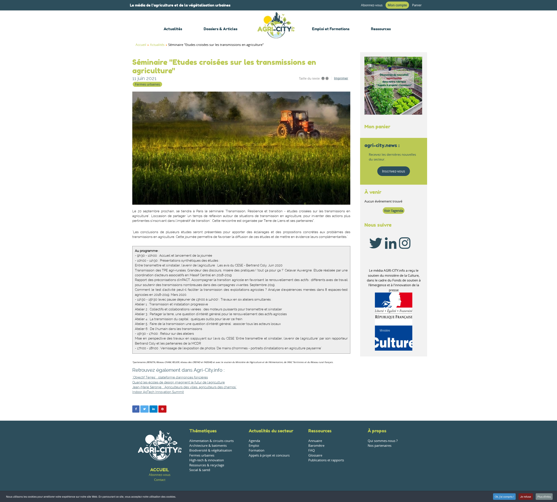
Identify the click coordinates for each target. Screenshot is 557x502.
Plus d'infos (544, 496)
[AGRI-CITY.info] (276, 32)
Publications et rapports (326, 460)
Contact (159, 480)
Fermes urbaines (147, 84)
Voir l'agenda (393, 211)
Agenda (254, 441)
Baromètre (316, 445)
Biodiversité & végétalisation (210, 450)
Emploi (254, 445)
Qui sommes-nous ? (383, 441)
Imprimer (341, 78)
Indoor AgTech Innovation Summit (158, 392)
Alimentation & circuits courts (211, 441)
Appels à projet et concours (269, 455)
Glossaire (315, 455)
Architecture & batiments (208, 445)
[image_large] (241, 148)
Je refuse (525, 496)
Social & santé (199, 470)
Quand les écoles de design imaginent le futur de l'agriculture (178, 382)
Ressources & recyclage (206, 465)
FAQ (311, 450)
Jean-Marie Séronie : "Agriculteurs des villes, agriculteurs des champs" (184, 387)
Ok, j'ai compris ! (504, 496)
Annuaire (315, 441)
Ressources (320, 430)
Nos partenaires (379, 445)
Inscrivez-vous (393, 171)
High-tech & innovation (206, 460)
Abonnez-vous (372, 5)
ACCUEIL (159, 469)
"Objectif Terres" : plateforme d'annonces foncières (170, 377)
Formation (256, 450)
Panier (417, 5)
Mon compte (397, 5)
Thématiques (203, 430)
